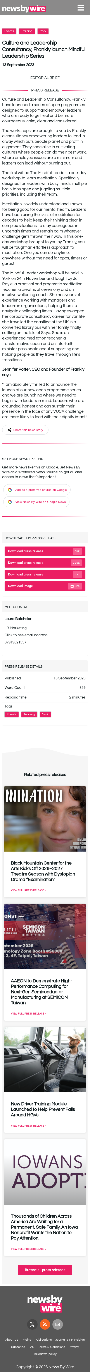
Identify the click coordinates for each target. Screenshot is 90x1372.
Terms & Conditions (51, 1347)
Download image (44, 586)
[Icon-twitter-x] (32, 1324)
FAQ (32, 1347)
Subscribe (18, 1347)
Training (27, 31)
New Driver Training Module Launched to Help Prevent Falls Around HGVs (43, 1109)
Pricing (26, 1339)
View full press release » (28, 890)
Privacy (74, 1347)
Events (9, 31)
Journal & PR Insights (70, 1339)
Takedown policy (44, 1354)
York (43, 31)
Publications (43, 1339)
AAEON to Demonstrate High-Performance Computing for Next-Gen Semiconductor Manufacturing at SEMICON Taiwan (41, 992)
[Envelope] (57, 1324)
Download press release (44, 551)
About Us (11, 1339)
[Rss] (45, 1324)
